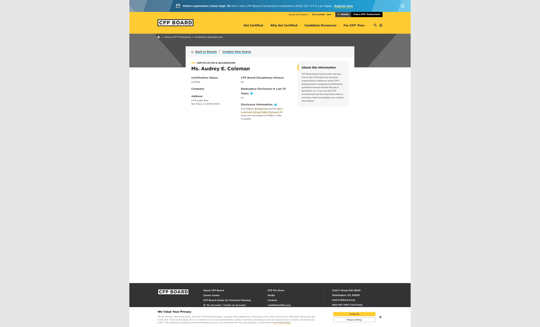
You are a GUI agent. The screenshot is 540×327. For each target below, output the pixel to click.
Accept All (354, 314)
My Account (318, 14)
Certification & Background (208, 37)
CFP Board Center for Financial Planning (227, 300)
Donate (345, 14)
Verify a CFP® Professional (177, 37)
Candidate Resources (320, 25)
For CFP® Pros (354, 25)
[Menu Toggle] (380, 25)
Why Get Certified (283, 25)
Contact (272, 300)
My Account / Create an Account (226, 305)
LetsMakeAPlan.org (279, 305)
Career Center (211, 295)
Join (329, 14)
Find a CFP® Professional (367, 14)
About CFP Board (298, 14)
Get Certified (253, 25)
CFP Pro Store (276, 290)
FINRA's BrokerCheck (257, 109)
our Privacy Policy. (282, 323)
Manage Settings (354, 320)
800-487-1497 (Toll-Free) (347, 305)
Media (271, 295)
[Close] (380, 317)
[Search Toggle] (375, 25)
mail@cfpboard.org (343, 300)
